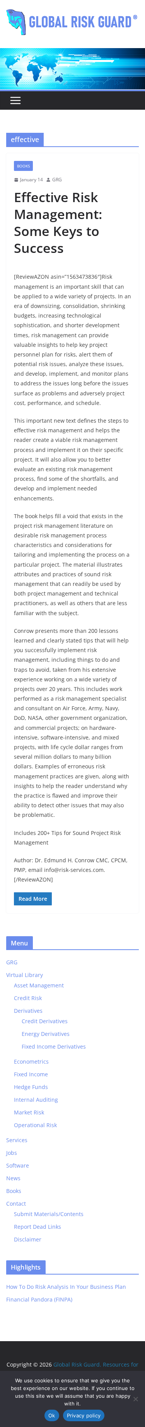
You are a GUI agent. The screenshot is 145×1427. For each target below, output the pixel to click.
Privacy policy (84, 1415)
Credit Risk (28, 998)
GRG (57, 179)
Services (16, 1140)
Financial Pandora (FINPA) (39, 1299)
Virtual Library (24, 975)
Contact (16, 1203)
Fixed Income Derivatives (54, 1046)
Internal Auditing (36, 1099)
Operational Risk (35, 1125)
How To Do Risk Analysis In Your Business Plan (66, 1286)
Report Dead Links (37, 1226)
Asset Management (39, 985)
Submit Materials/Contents (49, 1214)
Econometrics (31, 1061)
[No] (135, 1399)
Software (17, 1165)
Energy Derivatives (46, 1033)
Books (23, 166)
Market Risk (29, 1112)
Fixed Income (31, 1074)
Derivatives (28, 1010)
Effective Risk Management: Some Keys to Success (58, 222)
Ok (51, 1415)
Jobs (11, 1152)
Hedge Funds (31, 1087)
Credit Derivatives (45, 1021)
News (13, 1178)
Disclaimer (27, 1239)
